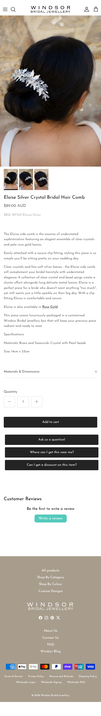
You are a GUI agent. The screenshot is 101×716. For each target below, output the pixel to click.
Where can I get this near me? (52, 452)
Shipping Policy (88, 676)
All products (50, 570)
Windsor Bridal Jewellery (55, 695)
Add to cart (50, 422)
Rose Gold (50, 307)
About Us (51, 631)
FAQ (50, 644)
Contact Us (50, 638)
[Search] (15, 9)
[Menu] (5, 9)
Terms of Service (13, 676)
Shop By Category (50, 577)
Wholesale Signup (51, 682)
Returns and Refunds (61, 676)
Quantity (10, 392)
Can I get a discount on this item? (52, 465)
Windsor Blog (50, 651)
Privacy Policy (36, 676)
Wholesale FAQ (76, 682)
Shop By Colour (50, 584)
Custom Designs (51, 591)
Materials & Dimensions (21, 371)
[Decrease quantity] (9, 401)
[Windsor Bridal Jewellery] (50, 9)
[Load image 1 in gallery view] (50, 91)
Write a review (51, 518)
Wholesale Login (25, 682)
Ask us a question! (51, 439)
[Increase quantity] (36, 401)
